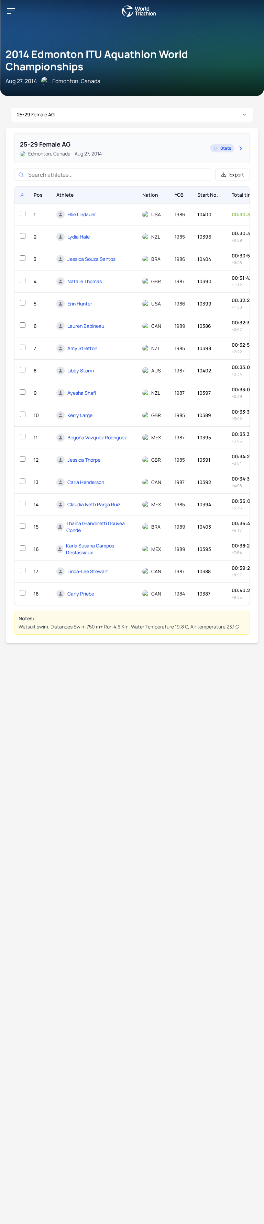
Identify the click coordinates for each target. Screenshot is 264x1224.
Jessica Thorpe (83, 460)
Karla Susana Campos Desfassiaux (90, 549)
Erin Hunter (79, 303)
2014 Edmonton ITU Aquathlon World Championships (97, 60)
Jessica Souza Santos (91, 259)
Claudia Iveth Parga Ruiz (93, 504)
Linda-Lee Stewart (87, 571)
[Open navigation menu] (11, 11)
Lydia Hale (78, 236)
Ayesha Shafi (81, 393)
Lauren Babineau (85, 326)
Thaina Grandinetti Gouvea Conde (95, 526)
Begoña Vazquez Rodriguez (97, 437)
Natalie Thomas (84, 281)
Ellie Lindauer (81, 214)
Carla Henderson (85, 482)
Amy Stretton (82, 348)
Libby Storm (80, 370)
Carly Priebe (80, 593)
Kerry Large (79, 415)
